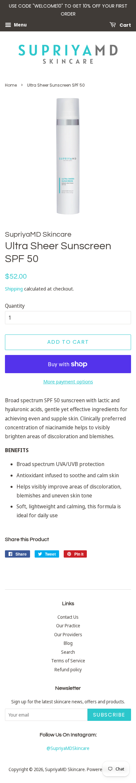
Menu (20, 24)
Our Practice (68, 625)
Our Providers (68, 634)
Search (68, 652)
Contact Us (68, 617)
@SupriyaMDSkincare (68, 748)
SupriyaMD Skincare (65, 769)
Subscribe (109, 715)
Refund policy (68, 669)
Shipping (14, 288)
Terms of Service (68, 660)
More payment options (68, 381)
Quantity (15, 305)
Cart (125, 24)
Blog (68, 643)
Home (11, 85)
